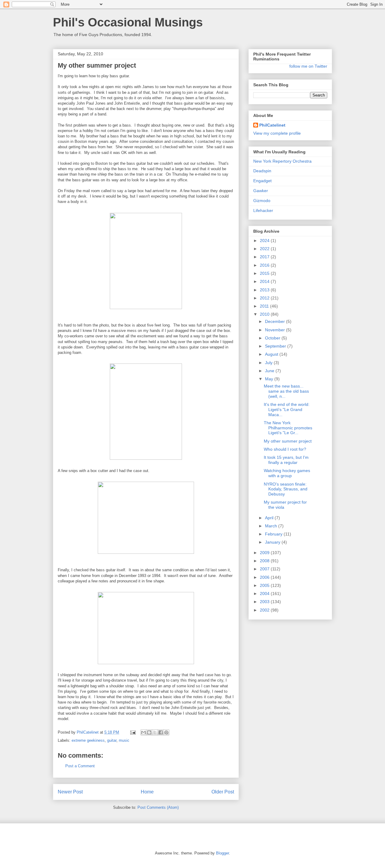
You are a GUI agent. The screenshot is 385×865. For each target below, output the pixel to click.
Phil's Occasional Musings (128, 22)
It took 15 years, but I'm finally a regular (286, 460)
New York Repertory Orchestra (282, 161)
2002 (265, 610)
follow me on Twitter (308, 66)
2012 (265, 298)
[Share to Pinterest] (166, 732)
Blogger (222, 853)
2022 (265, 248)
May (269, 378)
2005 (265, 585)
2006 (265, 577)
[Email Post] (132, 732)
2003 (265, 601)
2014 (265, 281)
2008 (265, 560)
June (270, 370)
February (274, 534)
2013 (265, 289)
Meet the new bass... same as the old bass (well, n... (286, 391)
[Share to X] (155, 732)
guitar (111, 740)
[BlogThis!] (149, 732)
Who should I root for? (285, 449)
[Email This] (143, 732)
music (124, 740)
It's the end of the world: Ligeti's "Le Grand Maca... (287, 409)
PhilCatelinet (272, 125)
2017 (265, 256)
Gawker (260, 190)
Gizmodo (261, 200)
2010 (265, 314)
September (276, 346)
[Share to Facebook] (161, 732)
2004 (265, 593)
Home (147, 791)
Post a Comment (80, 766)
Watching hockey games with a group (287, 473)
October (273, 338)
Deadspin (262, 170)
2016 (265, 265)
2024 (265, 240)
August (272, 354)
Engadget (262, 180)
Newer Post (70, 791)
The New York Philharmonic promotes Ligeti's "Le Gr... (288, 427)
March (271, 525)
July (269, 362)
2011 (265, 306)
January (273, 542)
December (275, 321)
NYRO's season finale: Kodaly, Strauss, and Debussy (285, 489)
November (275, 329)
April (270, 517)
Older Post (222, 791)
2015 (265, 273)
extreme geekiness (88, 740)
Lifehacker (263, 210)
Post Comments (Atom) (158, 807)
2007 (265, 568)
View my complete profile (277, 133)
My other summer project (288, 441)
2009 (265, 552)
